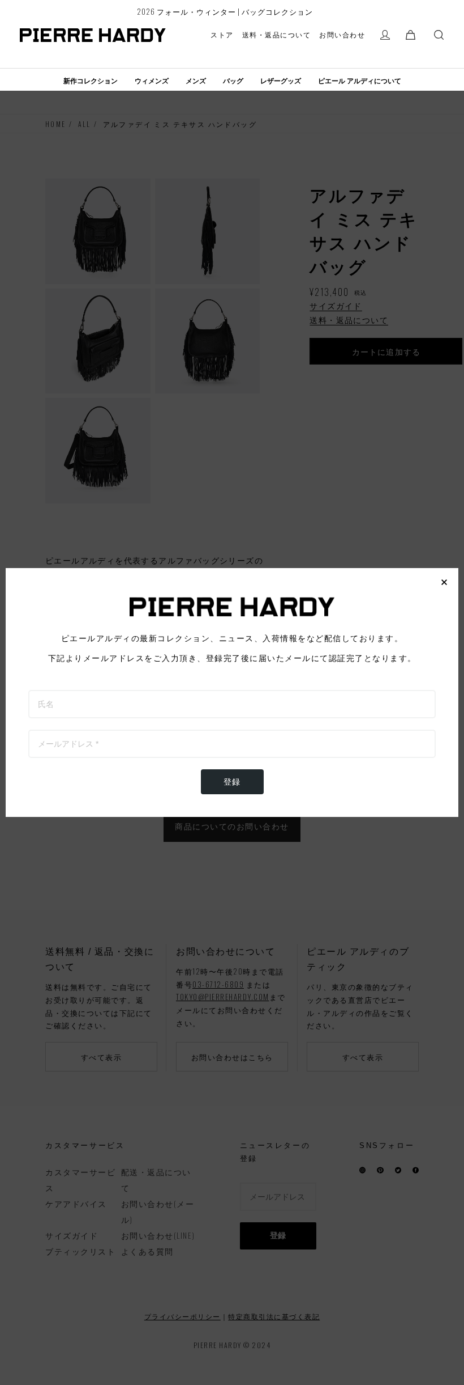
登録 (232, 781)
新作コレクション (90, 81)
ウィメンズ (152, 81)
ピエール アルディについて (359, 81)
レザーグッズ (280, 81)
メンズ (196, 81)
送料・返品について (276, 34)
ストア (222, 34)
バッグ (233, 81)
